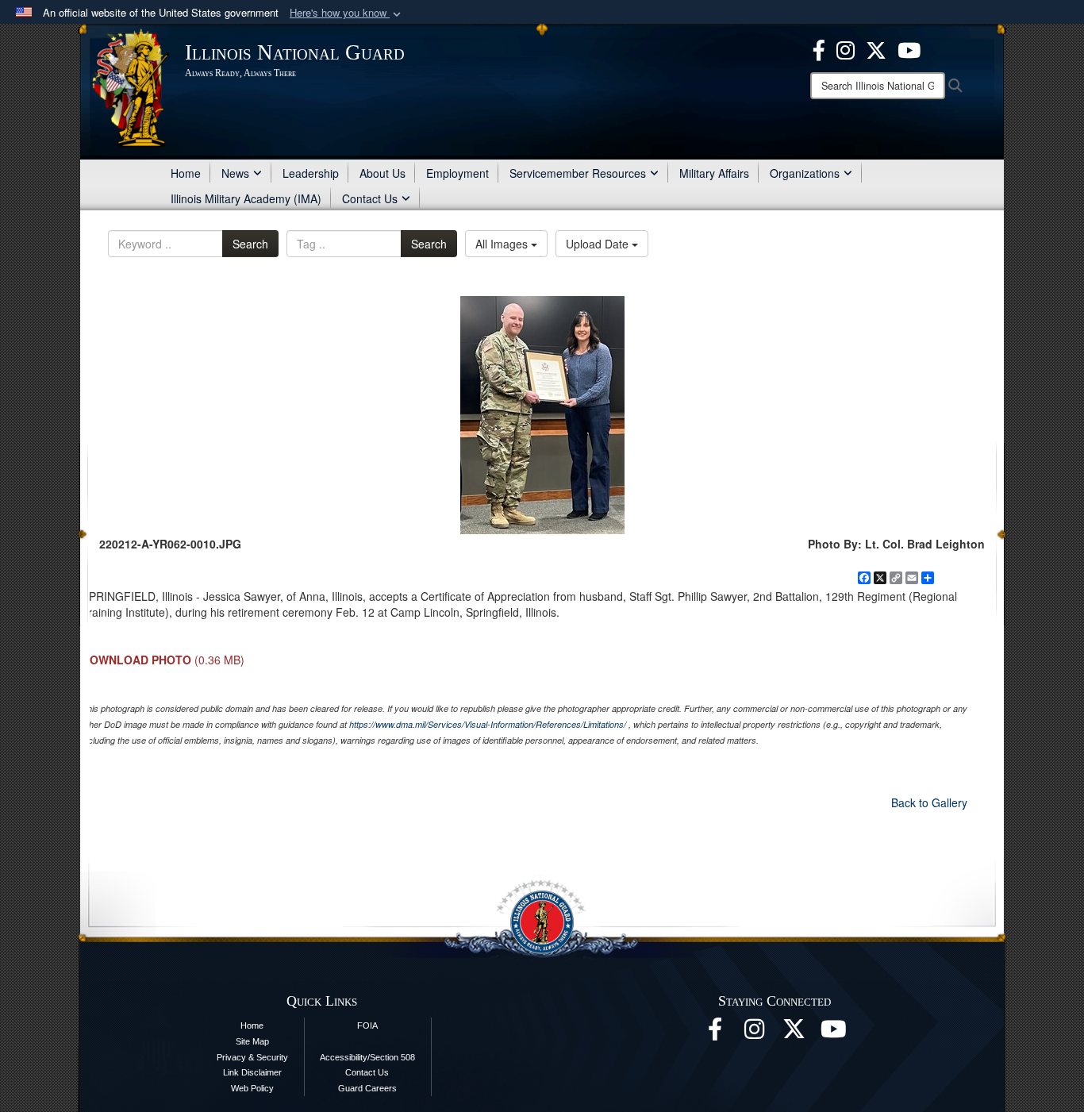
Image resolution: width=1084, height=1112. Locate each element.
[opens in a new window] (794, 1033)
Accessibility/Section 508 (367, 1057)
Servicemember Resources (577, 173)
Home (186, 173)
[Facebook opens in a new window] (819, 48)
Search (250, 244)
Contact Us (370, 198)
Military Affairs (714, 173)
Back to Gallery (929, 802)
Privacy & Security (252, 1057)
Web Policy (252, 1088)
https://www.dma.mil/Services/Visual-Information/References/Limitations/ (487, 724)
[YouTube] (909, 48)
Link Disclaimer (252, 1072)
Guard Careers (367, 1088)
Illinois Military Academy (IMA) (246, 198)
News (235, 173)
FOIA (367, 1025)
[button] (347, 13)
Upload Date (599, 244)
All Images (503, 244)
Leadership (311, 173)
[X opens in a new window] (876, 48)
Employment (457, 173)
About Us (382, 173)
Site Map (252, 1041)
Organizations (805, 173)
